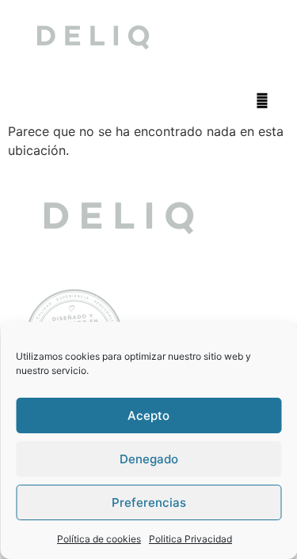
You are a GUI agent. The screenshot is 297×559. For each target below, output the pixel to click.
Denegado (149, 458)
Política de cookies (99, 539)
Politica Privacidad (190, 539)
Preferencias (149, 502)
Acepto (148, 415)
